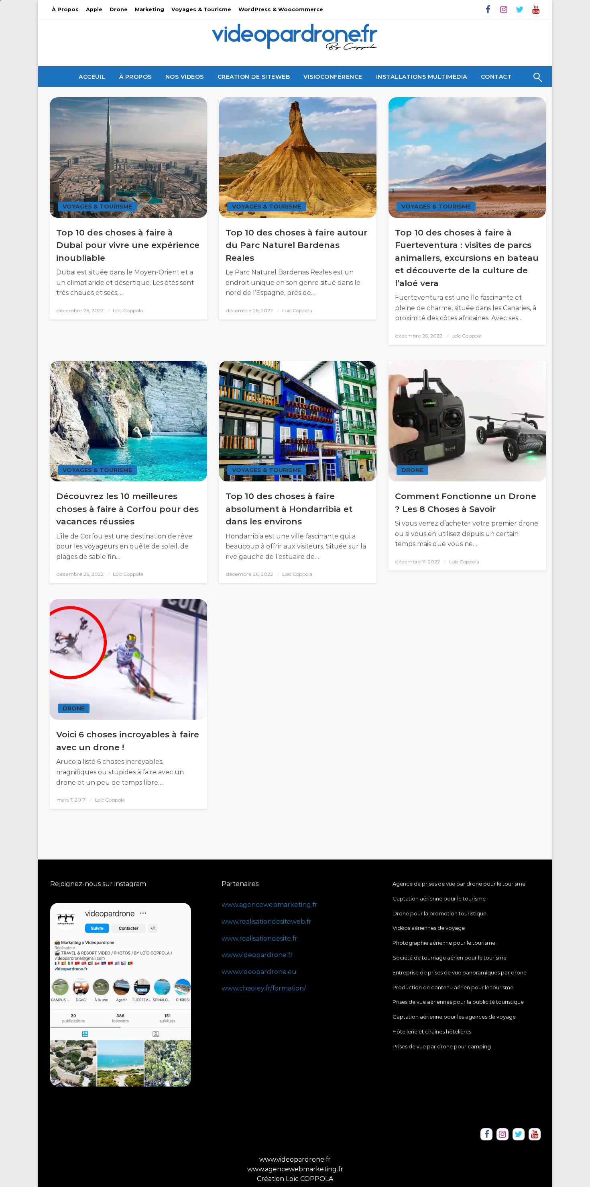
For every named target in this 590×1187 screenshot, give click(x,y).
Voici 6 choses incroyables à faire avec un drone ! (127, 740)
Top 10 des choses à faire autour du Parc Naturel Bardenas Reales (296, 245)
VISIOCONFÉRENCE (332, 76)
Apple (94, 9)
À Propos (65, 9)
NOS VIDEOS (184, 76)
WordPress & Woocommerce (280, 9)
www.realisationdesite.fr (259, 938)
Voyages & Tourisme (201, 9)
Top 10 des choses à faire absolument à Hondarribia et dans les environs (289, 508)
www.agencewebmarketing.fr (269, 905)
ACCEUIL (92, 76)
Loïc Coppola (128, 310)
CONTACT (496, 76)
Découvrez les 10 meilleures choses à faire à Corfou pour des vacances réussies (127, 508)
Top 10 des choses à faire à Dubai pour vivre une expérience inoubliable (127, 245)
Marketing (149, 9)
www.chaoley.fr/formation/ (264, 988)
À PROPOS (135, 76)
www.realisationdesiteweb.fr (266, 921)
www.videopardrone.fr (257, 955)
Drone (119, 9)
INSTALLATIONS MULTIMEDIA (421, 76)
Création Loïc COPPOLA (295, 1179)
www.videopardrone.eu (259, 972)
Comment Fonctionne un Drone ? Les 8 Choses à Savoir (465, 502)
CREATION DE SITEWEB (254, 76)
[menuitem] (92, 77)
